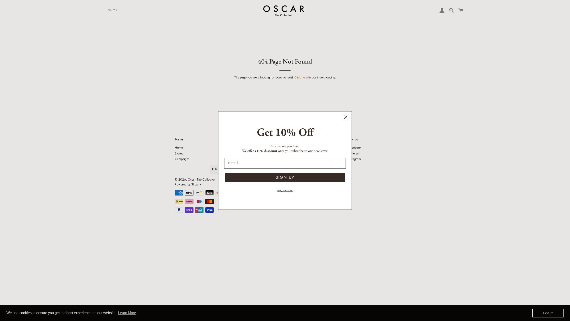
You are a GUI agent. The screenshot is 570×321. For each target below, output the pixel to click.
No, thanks (285, 190)
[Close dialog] (346, 117)
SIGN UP (285, 177)
